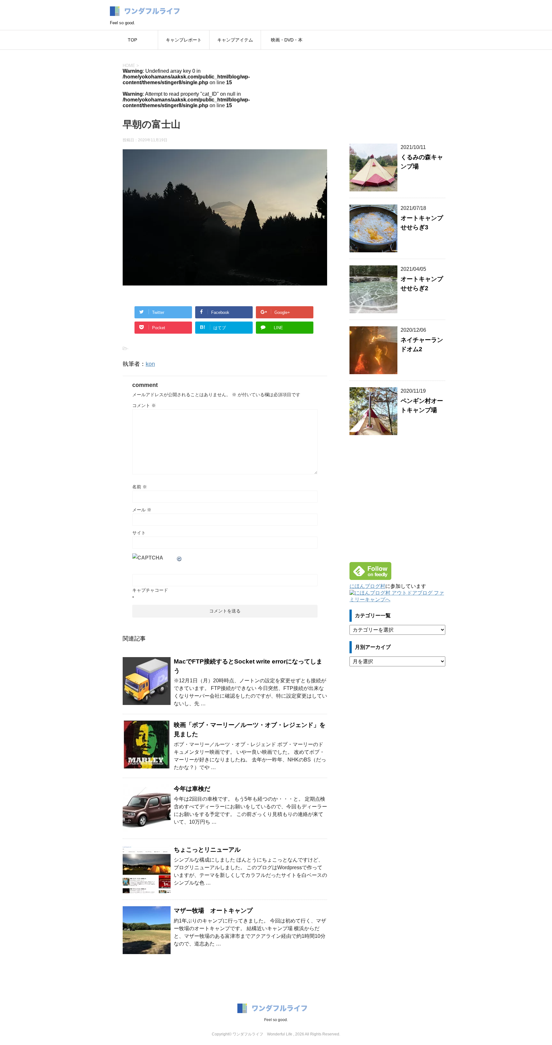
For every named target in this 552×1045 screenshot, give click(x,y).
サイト (139, 532)
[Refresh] (179, 557)
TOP (132, 39)
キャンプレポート (184, 39)
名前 (139, 486)
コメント (144, 405)
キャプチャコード (150, 590)
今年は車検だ (192, 788)
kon (150, 364)
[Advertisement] (397, 93)
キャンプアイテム (235, 39)
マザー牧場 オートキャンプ (213, 910)
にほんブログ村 (367, 586)
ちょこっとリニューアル (207, 849)
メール (141, 509)
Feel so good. (276, 1020)
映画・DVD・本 (287, 39)
